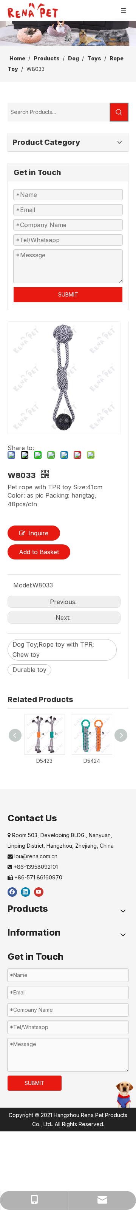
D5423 (44, 761)
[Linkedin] (25, 892)
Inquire (38, 533)
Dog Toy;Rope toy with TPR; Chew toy (53, 649)
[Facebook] (12, 892)
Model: (22, 585)
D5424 (91, 761)
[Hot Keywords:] (119, 112)
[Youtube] (38, 892)
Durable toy (29, 669)
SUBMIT (68, 294)
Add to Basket (39, 552)
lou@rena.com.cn (32, 856)
